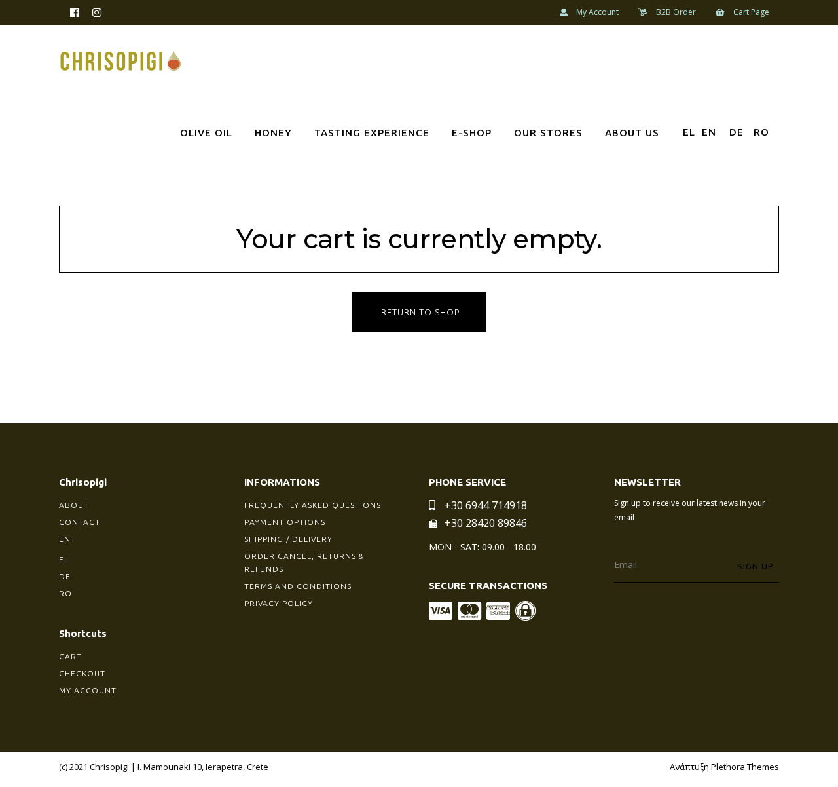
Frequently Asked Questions (312, 505)
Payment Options (284, 522)
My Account (88, 690)
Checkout (82, 673)
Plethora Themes (745, 767)
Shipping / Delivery (288, 539)
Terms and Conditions (298, 586)
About (74, 505)
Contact (79, 522)
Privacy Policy (278, 603)
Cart (70, 656)
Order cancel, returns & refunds (304, 562)
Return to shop (420, 312)
